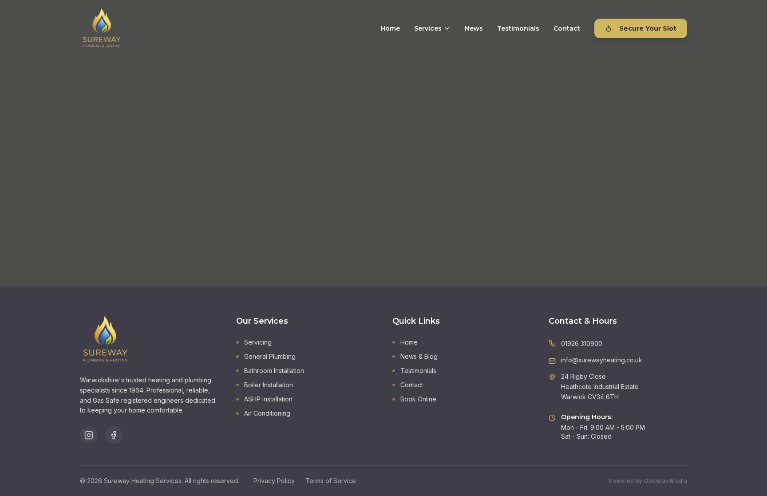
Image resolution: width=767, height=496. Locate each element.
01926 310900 (581, 343)
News (474, 28)
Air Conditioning (267, 413)
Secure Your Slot (647, 28)
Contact (567, 28)
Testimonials (518, 28)
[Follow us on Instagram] (89, 435)
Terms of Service (330, 480)
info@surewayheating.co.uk (601, 360)
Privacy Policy (274, 480)
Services (428, 28)
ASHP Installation (268, 399)
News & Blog (419, 356)
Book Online (418, 399)
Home (390, 28)
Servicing (258, 342)
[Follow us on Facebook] (114, 435)
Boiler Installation (268, 385)
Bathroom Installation (274, 370)
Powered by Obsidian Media (648, 480)
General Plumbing (270, 356)
